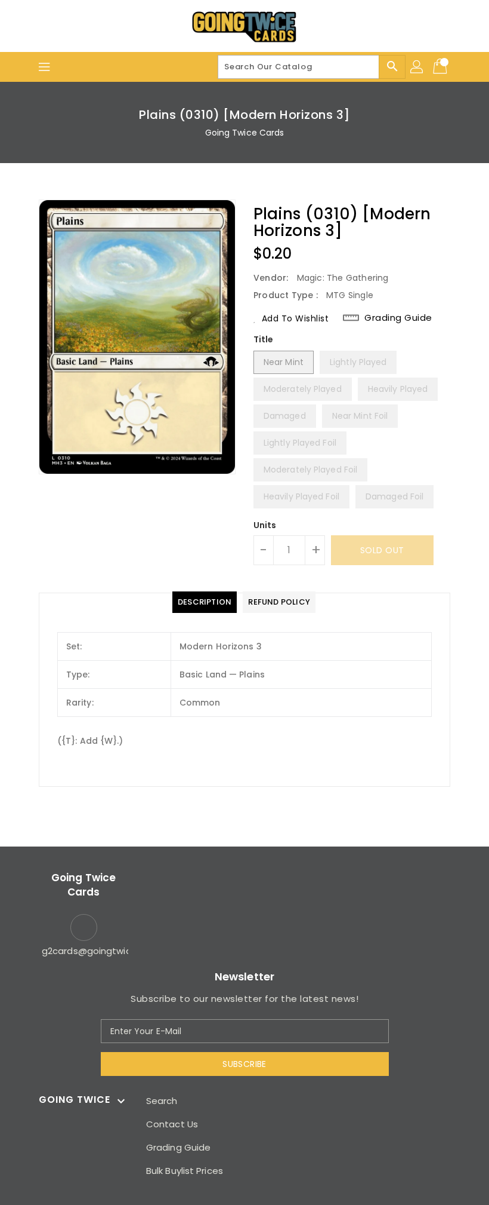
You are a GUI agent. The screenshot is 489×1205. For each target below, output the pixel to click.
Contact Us (172, 1124)
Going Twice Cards (244, 133)
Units (265, 525)
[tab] (204, 602)
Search (162, 1100)
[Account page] (417, 67)
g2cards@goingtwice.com (83, 951)
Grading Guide (398, 318)
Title (263, 339)
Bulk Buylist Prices (184, 1170)
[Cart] (441, 67)
